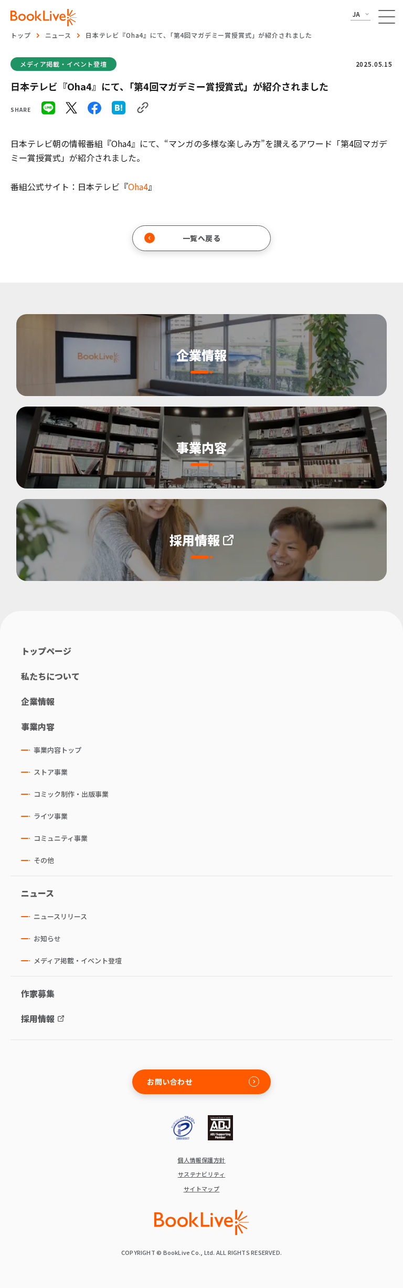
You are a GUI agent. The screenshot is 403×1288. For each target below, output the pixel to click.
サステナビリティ (202, 1174)
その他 (44, 860)
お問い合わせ (170, 1081)
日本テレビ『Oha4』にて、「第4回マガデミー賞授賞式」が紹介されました (199, 34)
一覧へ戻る (202, 238)
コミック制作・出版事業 (71, 794)
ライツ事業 (51, 816)
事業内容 (38, 726)
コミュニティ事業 (61, 838)
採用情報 (38, 1018)
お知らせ (47, 938)
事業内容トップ (57, 750)
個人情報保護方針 (201, 1160)
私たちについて (50, 676)
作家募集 (38, 993)
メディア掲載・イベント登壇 (63, 63)
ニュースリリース (60, 916)
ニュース (58, 34)
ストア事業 (51, 772)
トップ (20, 34)
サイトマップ (202, 1189)
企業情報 (38, 701)
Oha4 (138, 186)
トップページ (46, 651)
